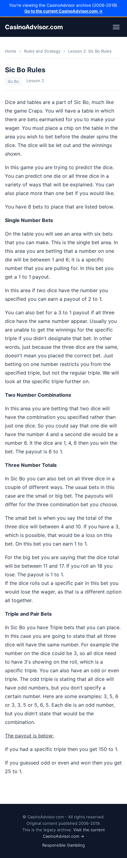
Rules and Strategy (42, 51)
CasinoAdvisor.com (34, 27)
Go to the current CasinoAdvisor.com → (63, 11)
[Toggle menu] (116, 27)
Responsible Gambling (63, 845)
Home (10, 51)
